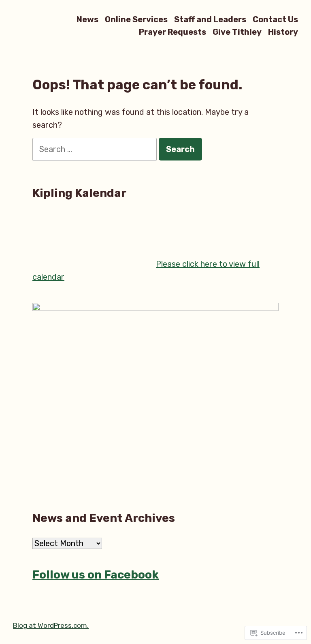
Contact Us (275, 19)
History (283, 32)
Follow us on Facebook (95, 574)
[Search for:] (95, 149)
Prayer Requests (172, 32)
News (87, 19)
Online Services (136, 19)
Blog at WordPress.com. (51, 625)
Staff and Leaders (210, 19)
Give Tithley (237, 32)
